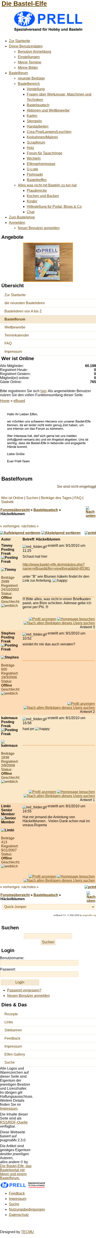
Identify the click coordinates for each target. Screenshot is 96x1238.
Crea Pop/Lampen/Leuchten (49, 132)
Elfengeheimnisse (41, 164)
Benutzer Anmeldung (34, 51)
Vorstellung (36, 89)
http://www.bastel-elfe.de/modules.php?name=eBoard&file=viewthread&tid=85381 (56, 566)
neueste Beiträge (31, 78)
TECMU (27, 1232)
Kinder (32, 201)
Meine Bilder (28, 67)
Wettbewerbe (14, 327)
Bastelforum (18, 73)
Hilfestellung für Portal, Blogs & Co (54, 206)
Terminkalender (16, 335)
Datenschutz (19, 1215)
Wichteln (34, 158)
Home (5, 401)
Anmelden (17, 222)
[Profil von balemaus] (42, 792)
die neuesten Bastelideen (24, 303)
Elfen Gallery (14, 1054)
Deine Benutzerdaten (26, 46)
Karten (32, 116)
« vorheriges (10, 526)
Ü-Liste (32, 169)
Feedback (12, 1038)
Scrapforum (36, 142)
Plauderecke (37, 190)
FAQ (8, 343)
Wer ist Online (12, 498)
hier (43, 391)
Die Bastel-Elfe (24, 3)
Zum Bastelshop (22, 217)
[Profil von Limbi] (42, 876)
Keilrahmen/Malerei (42, 137)
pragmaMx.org (89, 915)
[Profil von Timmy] (42, 619)
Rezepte (11, 1014)
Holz (30, 148)
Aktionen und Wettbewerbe (48, 110)
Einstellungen (29, 57)
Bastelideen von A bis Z (23, 311)
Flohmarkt (35, 174)
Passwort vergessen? (24, 990)
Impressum (13, 351)
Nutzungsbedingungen (27, 1209)
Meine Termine (29, 62)
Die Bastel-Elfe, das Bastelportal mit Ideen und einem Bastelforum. (15, 1172)
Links (8, 1022)
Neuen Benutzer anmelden (28, 995)
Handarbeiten (37, 126)
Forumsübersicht (15, 510)
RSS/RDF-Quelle (14, 1122)
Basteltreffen (37, 180)
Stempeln (34, 121)
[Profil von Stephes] (81, 704)
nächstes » (30, 526)
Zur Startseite (19, 41)
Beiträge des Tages (56, 498)
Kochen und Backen (43, 196)
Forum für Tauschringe (44, 153)
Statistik (7, 502)
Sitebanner (13, 1030)
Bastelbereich (29, 84)
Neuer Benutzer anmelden (39, 228)
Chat (30, 212)
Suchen (32, 498)
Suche (9, 1062)
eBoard (19, 401)
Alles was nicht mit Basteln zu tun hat (47, 185)
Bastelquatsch (38, 105)
